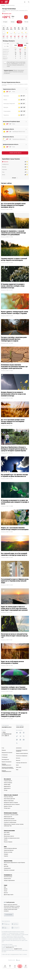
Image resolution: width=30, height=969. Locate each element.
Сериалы (6, 856)
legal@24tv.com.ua (18, 948)
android (6, 924)
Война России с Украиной (11, 795)
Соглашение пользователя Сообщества (21, 751)
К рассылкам (9, 914)
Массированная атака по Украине (12, 804)
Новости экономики (9, 830)
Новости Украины (8, 782)
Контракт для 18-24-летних (10, 820)
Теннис (5, 890)
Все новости (7, 779)
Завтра (12, 22)
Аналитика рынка (8, 876)
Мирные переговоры (9, 800)
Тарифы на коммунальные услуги (11, 838)
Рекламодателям (5, 759)
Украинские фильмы (8, 850)
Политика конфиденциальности (6, 765)
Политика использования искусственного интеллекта (8, 768)
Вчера (19, 22)
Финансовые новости (9, 836)
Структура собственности (21, 762)
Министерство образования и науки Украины (14, 862)
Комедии (6, 854)
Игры (17, 769)
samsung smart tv (15, 928)
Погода (5, 790)
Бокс (5, 887)
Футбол (5, 889)
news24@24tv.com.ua (6, 727)
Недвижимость (8, 875)
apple (15, 924)
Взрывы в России (8, 806)
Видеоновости (7, 786)
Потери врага (7, 808)
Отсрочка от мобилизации (10, 822)
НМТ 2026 (6, 866)
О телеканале (5, 754)
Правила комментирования (22, 753)
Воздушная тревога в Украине (11, 802)
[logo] (6, 2)
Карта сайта (18, 767)
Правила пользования (6, 761)
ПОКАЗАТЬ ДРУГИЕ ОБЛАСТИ (15, 152)
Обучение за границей (9, 870)
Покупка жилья (7, 878)
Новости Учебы (8, 860)
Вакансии (18, 760)
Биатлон (6, 892)
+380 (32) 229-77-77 (10, 947)
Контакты (18, 758)
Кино (5, 846)
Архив (17, 765)
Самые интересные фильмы (10, 848)
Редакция (4, 750)
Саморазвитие (7, 868)
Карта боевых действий (9, 798)
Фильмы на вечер (8, 852)
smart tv (6, 928)
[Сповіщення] (24, 2)
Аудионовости (7, 788)
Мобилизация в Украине (10, 813)
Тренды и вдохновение (9, 880)
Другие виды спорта (8, 894)
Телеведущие (4, 757)
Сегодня (5, 22)
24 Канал (3, 5)
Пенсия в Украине (8, 841)
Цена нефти (6, 832)
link (16, 732)
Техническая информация (21, 755)
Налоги (5, 840)
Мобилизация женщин (9, 818)
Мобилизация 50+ (8, 816)
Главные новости (8, 780)
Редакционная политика (7, 752)
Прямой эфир (7, 784)
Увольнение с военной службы (11, 814)
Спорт (5, 885)
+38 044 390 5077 (20, 727)
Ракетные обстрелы (8, 796)
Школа (5, 864)
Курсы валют (7, 834)
